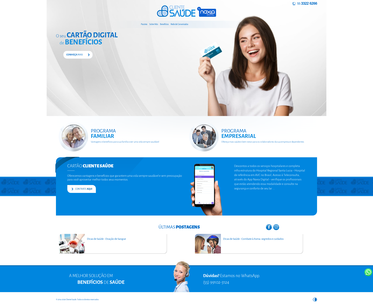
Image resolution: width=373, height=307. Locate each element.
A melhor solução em (91, 275)
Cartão (90, 166)
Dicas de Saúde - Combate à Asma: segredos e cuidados (253, 238)
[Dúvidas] (181, 276)
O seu (87, 36)
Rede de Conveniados (179, 24)
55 (306, 3)
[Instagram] (276, 227)
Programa (103, 133)
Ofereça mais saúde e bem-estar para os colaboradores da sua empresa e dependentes (262, 142)
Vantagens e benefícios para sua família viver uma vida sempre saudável (125, 142)
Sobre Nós (153, 24)
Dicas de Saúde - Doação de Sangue (106, 238)
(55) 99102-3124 (216, 282)
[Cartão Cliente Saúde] (207, 189)
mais (74, 54)
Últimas (179, 227)
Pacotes (144, 24)
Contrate (83, 189)
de (81, 43)
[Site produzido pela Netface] (315, 299)
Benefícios (164, 24)
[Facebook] (269, 227)
